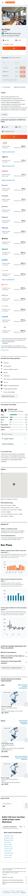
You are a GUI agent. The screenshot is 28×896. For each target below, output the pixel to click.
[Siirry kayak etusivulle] (10, 2)
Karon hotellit (7, 842)
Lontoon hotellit (8, 855)
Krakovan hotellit (8, 846)
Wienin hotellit (7, 857)
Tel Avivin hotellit (8, 848)
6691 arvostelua (16, 33)
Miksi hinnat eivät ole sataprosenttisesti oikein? (12, 883)
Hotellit (12, 891)
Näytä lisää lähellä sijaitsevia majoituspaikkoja (22, 686)
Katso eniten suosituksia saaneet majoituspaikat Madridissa (21, 758)
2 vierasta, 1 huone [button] (8, 44)
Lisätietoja (5, 343)
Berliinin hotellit (8, 844)
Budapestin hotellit (8, 840)
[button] (2, 2)
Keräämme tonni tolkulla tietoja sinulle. (12, 880)
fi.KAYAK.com (6, 891)
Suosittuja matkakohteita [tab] (10, 826)
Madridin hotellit (15, 892)
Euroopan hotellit (19, 891)
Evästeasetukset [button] (5, 350)
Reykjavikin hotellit (8, 838)
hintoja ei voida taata (13, 872)
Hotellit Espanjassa (7, 892)
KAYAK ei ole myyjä (7, 877)
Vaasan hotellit (7, 851)
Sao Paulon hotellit (8, 835)
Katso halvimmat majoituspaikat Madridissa (23, 722)
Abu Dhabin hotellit (8, 853)
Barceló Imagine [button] (5, 778)
